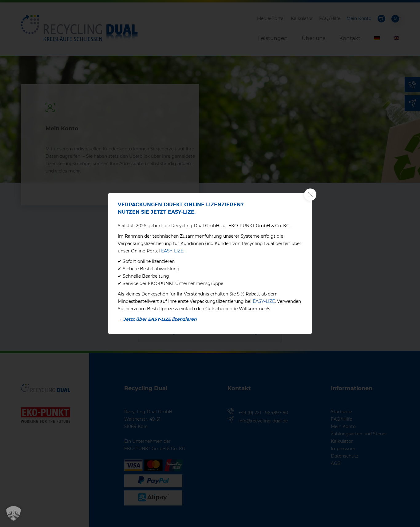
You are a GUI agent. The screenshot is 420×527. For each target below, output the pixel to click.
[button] (13, 513)
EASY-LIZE (172, 251)
